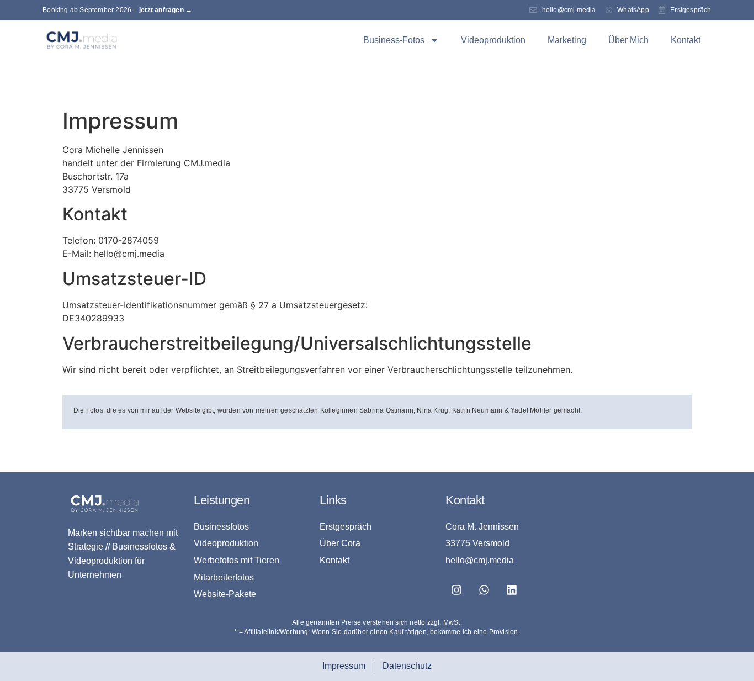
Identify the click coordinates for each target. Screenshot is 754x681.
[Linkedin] (512, 590)
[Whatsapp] (484, 590)
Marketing (567, 40)
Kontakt (685, 40)
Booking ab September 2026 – (117, 10)
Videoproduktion (493, 40)
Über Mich (628, 40)
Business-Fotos (393, 40)
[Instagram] (456, 590)
